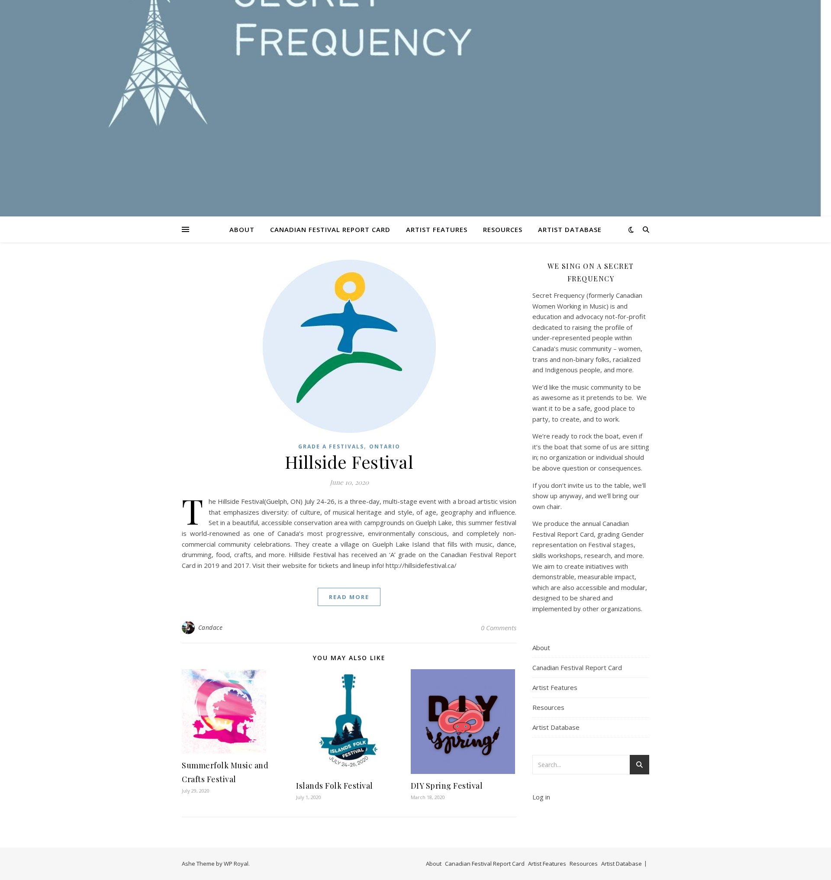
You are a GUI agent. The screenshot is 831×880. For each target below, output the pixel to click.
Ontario (384, 446)
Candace (210, 627)
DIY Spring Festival (447, 785)
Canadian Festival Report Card (330, 229)
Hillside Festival (349, 461)
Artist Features (436, 229)
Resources (502, 229)
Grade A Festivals (331, 446)
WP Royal (236, 863)
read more (349, 597)
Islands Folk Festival (334, 785)
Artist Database (570, 229)
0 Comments (498, 627)
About (241, 229)
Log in (541, 797)
